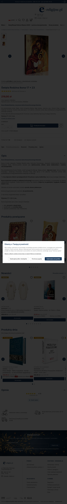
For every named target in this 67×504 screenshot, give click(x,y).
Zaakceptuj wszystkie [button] (53, 259)
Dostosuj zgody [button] (37, 259)
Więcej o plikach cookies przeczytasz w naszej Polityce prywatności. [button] (23, 253)
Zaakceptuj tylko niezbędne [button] (18, 259)
